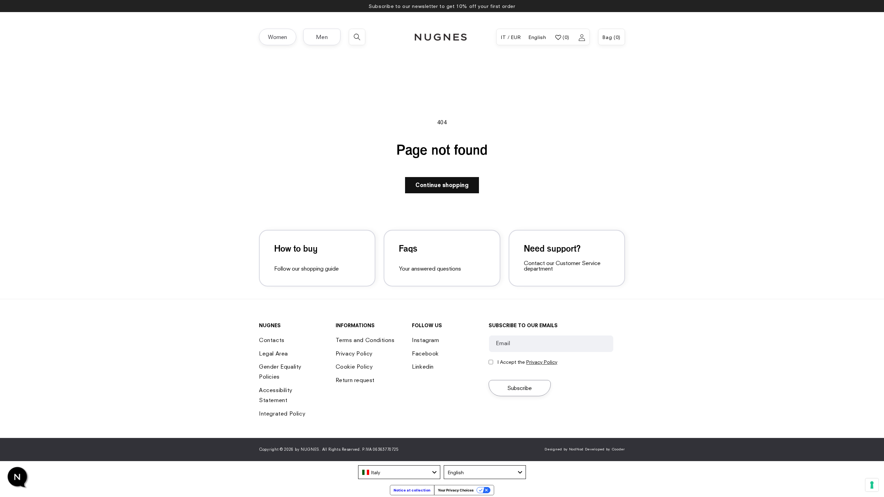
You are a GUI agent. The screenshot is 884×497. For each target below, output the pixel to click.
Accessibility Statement (275, 395)
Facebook (425, 353)
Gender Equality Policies (280, 371)
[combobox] (399, 472)
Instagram (425, 340)
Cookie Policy (354, 366)
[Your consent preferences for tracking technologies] (871, 484)
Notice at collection (412, 490)
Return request (355, 380)
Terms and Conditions (365, 340)
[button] (277, 37)
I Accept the (527, 362)
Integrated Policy (282, 413)
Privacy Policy (354, 353)
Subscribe (519, 387)
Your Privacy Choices (456, 490)
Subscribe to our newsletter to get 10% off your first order (441, 6)
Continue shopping (442, 185)
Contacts (272, 340)
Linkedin (423, 366)
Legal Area (273, 353)
